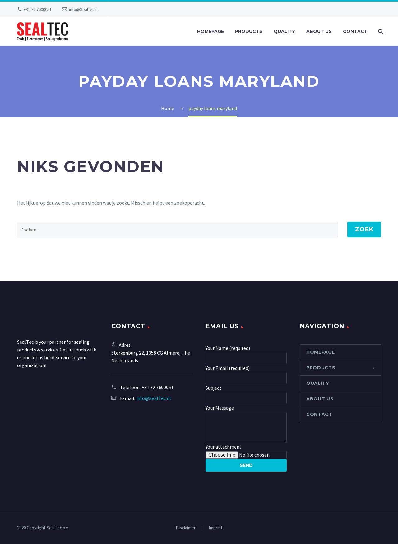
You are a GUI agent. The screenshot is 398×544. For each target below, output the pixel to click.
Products (248, 31)
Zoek (364, 229)
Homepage (210, 31)
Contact (355, 31)
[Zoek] (380, 31)
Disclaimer (186, 528)
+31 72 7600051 (38, 9)
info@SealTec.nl (84, 9)
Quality (284, 31)
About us (319, 31)
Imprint (216, 528)
